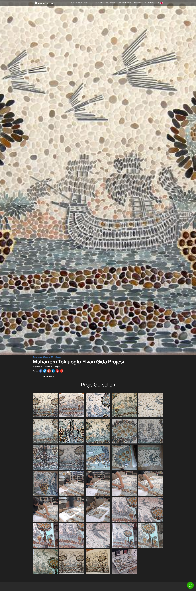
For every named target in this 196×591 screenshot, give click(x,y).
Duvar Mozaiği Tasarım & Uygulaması (47, 357)
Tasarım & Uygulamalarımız (104, 3)
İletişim (151, 3)
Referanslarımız (124, 3)
